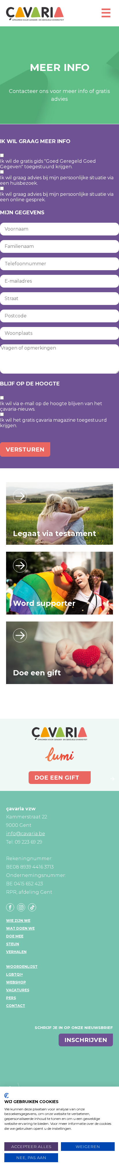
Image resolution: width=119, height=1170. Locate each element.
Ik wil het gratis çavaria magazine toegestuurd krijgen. (53, 422)
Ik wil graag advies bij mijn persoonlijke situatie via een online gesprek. (57, 196)
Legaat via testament (54, 533)
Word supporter (44, 603)
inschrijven (85, 1039)
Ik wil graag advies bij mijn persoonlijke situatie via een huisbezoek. (57, 180)
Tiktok (32, 907)
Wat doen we (20, 928)
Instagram (21, 907)
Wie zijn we (18, 920)
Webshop (16, 982)
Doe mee (14, 936)
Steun (12, 944)
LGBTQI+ (14, 974)
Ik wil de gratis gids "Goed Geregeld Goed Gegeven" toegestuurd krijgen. (48, 163)
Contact (15, 1005)
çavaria (35, 14)
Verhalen (16, 952)
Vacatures (17, 990)
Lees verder (20, 496)
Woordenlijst (22, 966)
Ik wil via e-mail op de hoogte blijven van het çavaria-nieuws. (51, 406)
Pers (11, 998)
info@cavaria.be (25, 833)
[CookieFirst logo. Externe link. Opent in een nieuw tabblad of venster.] (6, 1095)
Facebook (10, 907)
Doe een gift (37, 672)
